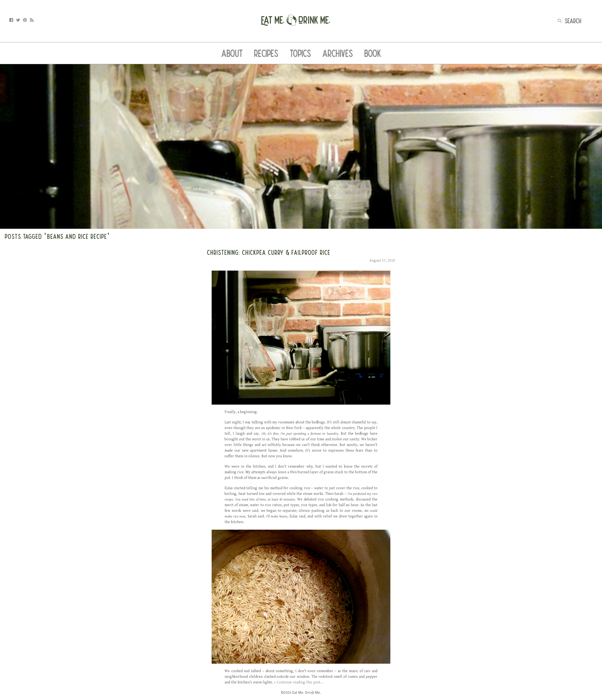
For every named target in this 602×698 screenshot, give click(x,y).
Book (372, 53)
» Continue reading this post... (298, 682)
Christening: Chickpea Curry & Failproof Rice (268, 252)
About (232, 53)
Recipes (266, 53)
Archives (337, 53)
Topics (300, 53)
